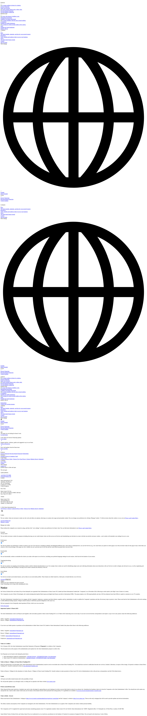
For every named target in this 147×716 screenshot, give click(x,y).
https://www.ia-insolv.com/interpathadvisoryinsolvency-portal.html (42, 698)
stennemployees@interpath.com (14, 638)
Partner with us (4, 28)
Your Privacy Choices (25, 459)
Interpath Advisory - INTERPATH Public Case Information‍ (40, 658)
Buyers (7, 456)
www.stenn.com (51, 681)
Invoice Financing (5, 453)
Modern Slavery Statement (37, 459)
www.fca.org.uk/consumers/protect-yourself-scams (89, 690)
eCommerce (12, 456)
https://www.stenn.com (78, 698)
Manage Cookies (5, 522)
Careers (2, 463)
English (2, 192)
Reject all (8, 520)
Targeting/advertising (6, 560)
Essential (3, 532)
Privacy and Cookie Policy (131, 518)
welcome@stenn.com (6, 476)
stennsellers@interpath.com (16, 618)
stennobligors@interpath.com (17, 620)
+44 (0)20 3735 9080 (6, 475)
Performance (4, 540)
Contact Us (3, 466)
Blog (5, 462)
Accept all (3, 520)
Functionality (4, 551)
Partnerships (26, 453)
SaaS (16, 456)
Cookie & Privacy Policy (7, 459)
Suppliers (3, 456)
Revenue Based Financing (16, 453)
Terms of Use (16, 459)
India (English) (4, 193)
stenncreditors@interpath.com (13, 635)
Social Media (4, 571)
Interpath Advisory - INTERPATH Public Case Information (41, 656)
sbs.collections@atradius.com (30, 666)
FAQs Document (5, 605)
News (2, 462)
